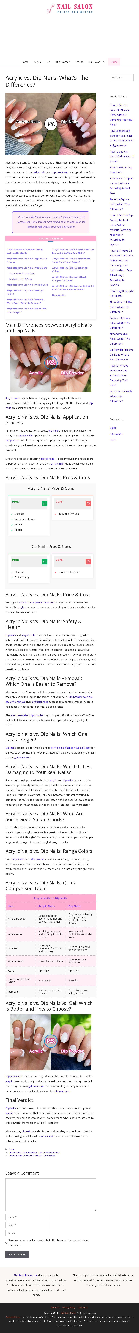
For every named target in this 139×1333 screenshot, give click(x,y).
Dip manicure (13, 1076)
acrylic (42, 172)
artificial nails (40, 701)
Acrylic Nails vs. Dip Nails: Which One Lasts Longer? (26, 310)
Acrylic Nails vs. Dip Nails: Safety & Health (25, 292)
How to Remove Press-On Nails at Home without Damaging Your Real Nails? (121, 114)
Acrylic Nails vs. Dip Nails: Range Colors (69, 269)
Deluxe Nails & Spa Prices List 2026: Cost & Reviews (34, 1152)
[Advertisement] (69, 37)
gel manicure (36, 1086)
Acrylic (37, 61)
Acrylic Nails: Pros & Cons (22, 273)
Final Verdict (59, 295)
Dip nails (11, 635)
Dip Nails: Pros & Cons (20, 279)
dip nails (53, 430)
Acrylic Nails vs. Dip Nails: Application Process (27, 260)
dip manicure (62, 1091)
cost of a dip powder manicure (37, 602)
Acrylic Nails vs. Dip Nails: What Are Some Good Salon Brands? (71, 260)
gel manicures (22, 757)
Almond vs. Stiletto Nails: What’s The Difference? (121, 306)
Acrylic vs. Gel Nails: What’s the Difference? (121, 396)
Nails (113, 440)
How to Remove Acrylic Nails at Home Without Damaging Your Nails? (119, 375)
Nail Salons (95, 61)
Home (24, 61)
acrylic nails (25, 435)
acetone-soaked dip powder (27, 715)
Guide (114, 61)
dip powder (12, 440)
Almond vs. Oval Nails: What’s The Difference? (120, 338)
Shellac (79, 61)
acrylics (21, 607)
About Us (55, 1307)
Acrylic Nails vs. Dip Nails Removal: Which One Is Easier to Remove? (25, 301)
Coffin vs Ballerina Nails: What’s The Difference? (120, 322)
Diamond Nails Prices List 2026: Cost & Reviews (32, 1155)
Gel (49, 61)
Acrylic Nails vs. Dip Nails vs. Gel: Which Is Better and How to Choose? (73, 288)
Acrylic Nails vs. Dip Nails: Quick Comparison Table (69, 279)
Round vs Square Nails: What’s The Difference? (120, 204)
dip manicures (60, 172)
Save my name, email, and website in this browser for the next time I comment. (48, 1243)
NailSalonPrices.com (26, 1275)
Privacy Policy (68, 1307)
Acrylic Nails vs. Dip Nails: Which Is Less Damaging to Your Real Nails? (73, 251)
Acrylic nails (12, 398)
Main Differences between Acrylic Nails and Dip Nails (25, 251)
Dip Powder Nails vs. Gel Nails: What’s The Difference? (121, 354)
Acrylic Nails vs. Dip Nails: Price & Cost (27, 284)
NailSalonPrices (13, 1317)
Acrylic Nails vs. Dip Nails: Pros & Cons (27, 267)
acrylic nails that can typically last (70, 747)
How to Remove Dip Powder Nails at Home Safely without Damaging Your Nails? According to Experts (121, 230)
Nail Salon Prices (68, 1313)
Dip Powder (63, 61)
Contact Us (83, 1307)
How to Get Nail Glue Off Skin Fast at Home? (122, 156)
